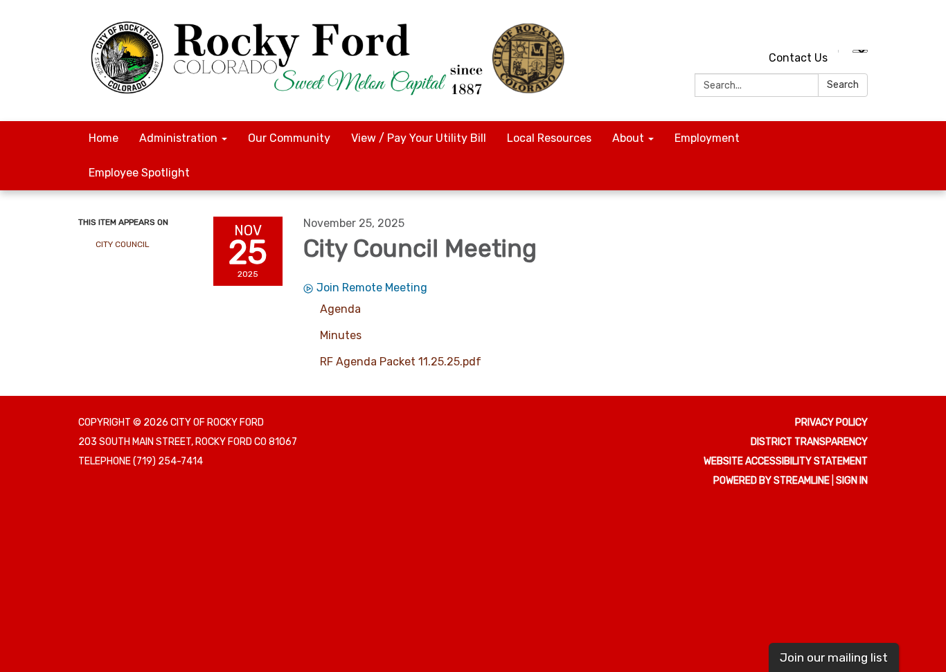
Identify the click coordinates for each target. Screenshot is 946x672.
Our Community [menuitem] (289, 138)
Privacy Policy (831, 422)
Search (843, 85)
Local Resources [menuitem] (549, 138)
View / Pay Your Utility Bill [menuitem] (418, 138)
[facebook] (859, 27)
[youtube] (833, 27)
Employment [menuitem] (707, 138)
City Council (123, 244)
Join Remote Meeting (371, 287)
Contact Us (798, 57)
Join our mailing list (834, 657)
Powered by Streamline (771, 481)
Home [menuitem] (103, 138)
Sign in (852, 481)
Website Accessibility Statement (786, 461)
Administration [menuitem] (178, 138)
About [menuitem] (628, 138)
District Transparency (809, 442)
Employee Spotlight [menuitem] (139, 172)
